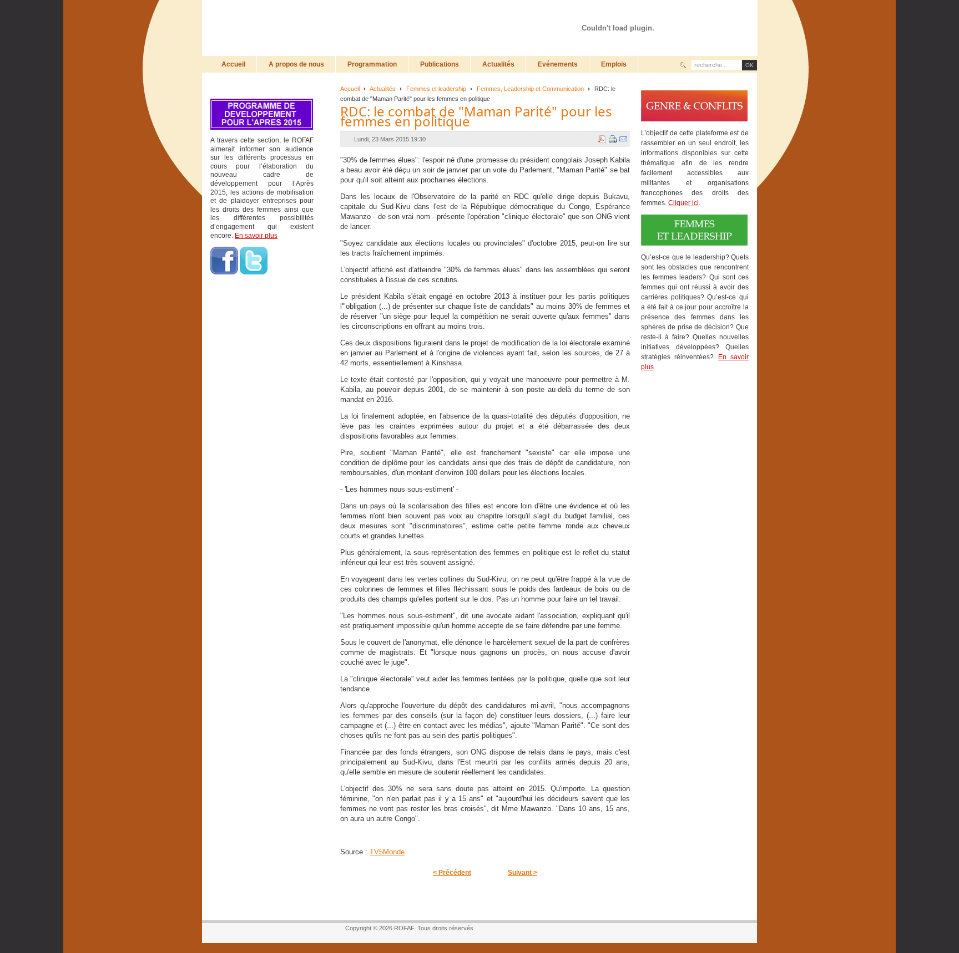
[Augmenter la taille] (692, 15)
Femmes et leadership (436, 88)
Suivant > (522, 872)
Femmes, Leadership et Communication (530, 88)
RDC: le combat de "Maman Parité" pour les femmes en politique (476, 116)
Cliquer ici (683, 203)
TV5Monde (387, 852)
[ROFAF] (343, 27)
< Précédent (452, 872)
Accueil (350, 88)
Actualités (383, 88)
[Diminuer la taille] (713, 15)
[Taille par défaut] (703, 15)
